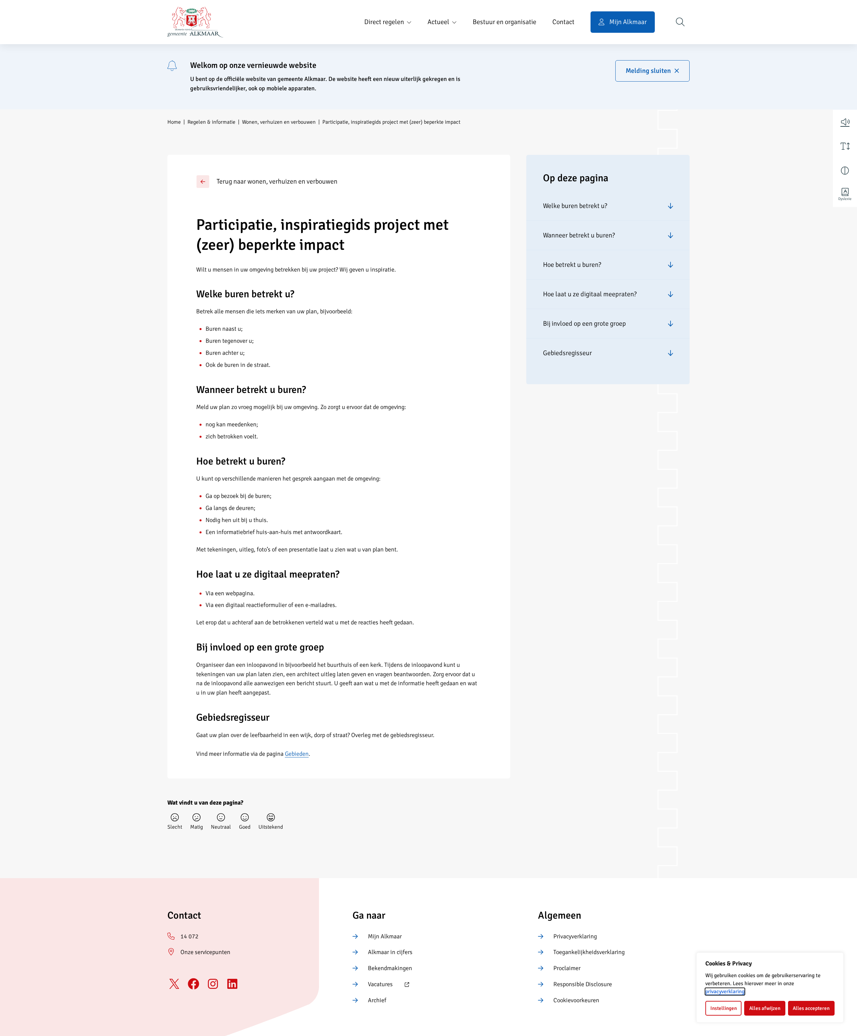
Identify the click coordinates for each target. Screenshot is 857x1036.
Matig (196, 827)
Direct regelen (384, 22)
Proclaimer (566, 968)
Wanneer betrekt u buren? (579, 235)
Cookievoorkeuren (576, 1000)
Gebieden (297, 753)
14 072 (189, 936)
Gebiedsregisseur (567, 352)
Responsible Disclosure (582, 984)
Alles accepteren (811, 1008)
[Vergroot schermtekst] (845, 146)
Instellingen (723, 1008)
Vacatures (373, 984)
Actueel (438, 22)
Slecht (174, 827)
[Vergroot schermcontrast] (845, 171)
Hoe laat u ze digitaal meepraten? (590, 294)
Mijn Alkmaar (385, 936)
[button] (845, 122)
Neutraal (221, 827)
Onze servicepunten (205, 952)
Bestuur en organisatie (504, 22)
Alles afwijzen (764, 1008)
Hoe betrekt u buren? (572, 264)
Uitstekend (270, 827)
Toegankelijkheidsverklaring (589, 952)
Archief (377, 1000)
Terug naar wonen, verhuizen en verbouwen (277, 181)
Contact (563, 22)
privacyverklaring (725, 991)
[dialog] (770, 987)
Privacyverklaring (575, 936)
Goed (244, 827)
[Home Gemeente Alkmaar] (195, 22)
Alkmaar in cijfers (390, 952)
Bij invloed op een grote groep (584, 323)
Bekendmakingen (390, 968)
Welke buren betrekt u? (575, 205)
